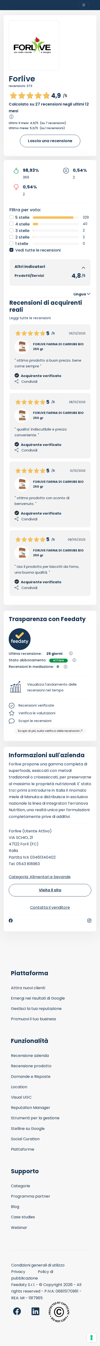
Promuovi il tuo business (33, 1019)
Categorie (20, 1186)
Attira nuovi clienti (28, 988)
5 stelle (22, 217)
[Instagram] (89, 920)
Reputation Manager (30, 1107)
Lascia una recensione (50, 141)
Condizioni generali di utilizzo (38, 1265)
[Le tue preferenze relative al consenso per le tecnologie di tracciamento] (91, 1337)
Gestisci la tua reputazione (36, 1008)
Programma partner (30, 1196)
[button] (50, 687)
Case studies (23, 1217)
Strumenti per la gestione (35, 1118)
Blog (15, 1206)
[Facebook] (11, 920)
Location (19, 1087)
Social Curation (25, 1139)
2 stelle (22, 237)
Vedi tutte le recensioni (38, 250)
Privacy (18, 1271)
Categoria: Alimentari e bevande (40, 877)
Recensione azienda (30, 1055)
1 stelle (21, 243)
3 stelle (22, 230)
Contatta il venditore (50, 907)
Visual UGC (21, 1097)
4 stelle (22, 224)
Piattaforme (22, 1149)
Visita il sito (50, 890)
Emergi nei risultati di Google (38, 998)
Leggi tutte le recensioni (30, 318)
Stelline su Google (28, 1128)
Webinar (19, 1227)
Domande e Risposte (30, 1076)
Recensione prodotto (31, 1066)
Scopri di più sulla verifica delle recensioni (49, 731)
